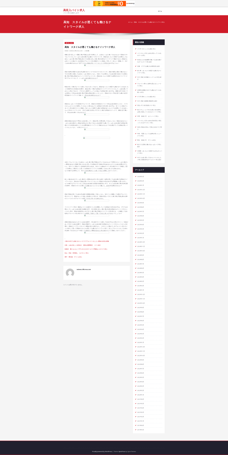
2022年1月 (140, 395)
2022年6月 (140, 373)
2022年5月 (140, 377)
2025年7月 (140, 211)
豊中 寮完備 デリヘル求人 (73, 257)
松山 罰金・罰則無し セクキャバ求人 (77, 253)
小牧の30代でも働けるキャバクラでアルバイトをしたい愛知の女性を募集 (87, 241)
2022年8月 (140, 364)
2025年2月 (140, 233)
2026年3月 (140, 176)
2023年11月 (141, 299)
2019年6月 (140, 425)
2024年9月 (140, 255)
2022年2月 (140, 390)
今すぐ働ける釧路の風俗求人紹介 (147, 101)
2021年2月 (140, 416)
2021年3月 (140, 412)
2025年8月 (140, 207)
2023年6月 (140, 320)
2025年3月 (140, 229)
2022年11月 (141, 351)
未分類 (87, 51)
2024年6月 (140, 268)
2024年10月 (141, 251)
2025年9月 (140, 203)
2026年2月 (140, 181)
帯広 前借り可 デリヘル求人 (146, 140)
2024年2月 (140, 286)
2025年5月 (140, 220)
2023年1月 (140, 342)
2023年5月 (140, 325)
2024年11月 (141, 246)
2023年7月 (140, 316)
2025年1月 (140, 238)
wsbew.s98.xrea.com (76, 51)
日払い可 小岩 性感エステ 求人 (146, 105)
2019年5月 (140, 430)
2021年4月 (140, 408)
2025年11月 (141, 194)
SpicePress (122, 451)
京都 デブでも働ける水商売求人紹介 (148, 66)
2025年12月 (141, 189)
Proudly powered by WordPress (102, 451)
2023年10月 (141, 303)
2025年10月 (141, 198)
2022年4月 (140, 382)
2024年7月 (140, 264)
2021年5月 (140, 403)
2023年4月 (140, 329)
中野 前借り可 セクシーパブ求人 (148, 116)
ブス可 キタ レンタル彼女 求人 (146, 49)
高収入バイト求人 (74, 10)
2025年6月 (140, 216)
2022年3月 (140, 386)
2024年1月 (140, 290)
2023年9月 (140, 307)
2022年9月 (140, 360)
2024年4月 (140, 277)
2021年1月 (140, 421)
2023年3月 (140, 334)
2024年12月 (141, 242)
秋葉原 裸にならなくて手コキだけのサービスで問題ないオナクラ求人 (86, 249)
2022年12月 (141, 347)
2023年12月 (141, 294)
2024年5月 (140, 272)
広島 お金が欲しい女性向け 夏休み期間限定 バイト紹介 (83, 245)
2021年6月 (140, 399)
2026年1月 (140, 185)
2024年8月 (140, 259)
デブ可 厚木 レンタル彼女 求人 (146, 96)
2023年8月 (140, 312)
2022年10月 (141, 355)
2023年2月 (140, 338)
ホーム (160, 11)
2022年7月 (140, 368)
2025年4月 (140, 224)
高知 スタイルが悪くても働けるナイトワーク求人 (149, 22)
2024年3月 (140, 281)
